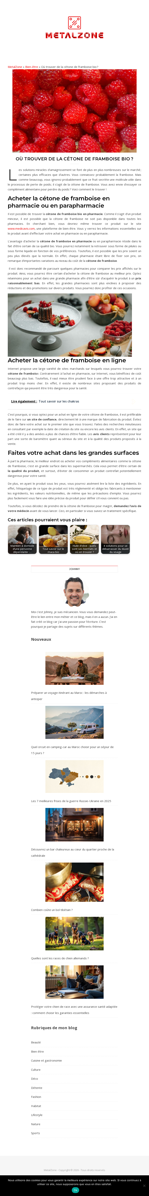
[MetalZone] (74, 27)
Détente (36, 1088)
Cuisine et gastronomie (46, 1060)
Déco (34, 1078)
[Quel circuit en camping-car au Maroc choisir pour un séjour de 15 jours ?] (74, 722)
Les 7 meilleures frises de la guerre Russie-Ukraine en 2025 (71, 801)
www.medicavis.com (21, 228)
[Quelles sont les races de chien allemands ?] (74, 933)
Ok (75, 1190)
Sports (35, 1133)
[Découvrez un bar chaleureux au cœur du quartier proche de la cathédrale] (74, 824)
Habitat (36, 1106)
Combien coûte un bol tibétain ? (52, 910)
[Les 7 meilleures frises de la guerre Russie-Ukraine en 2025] (74, 776)
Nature (35, 1124)
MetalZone (15, 67)
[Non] (144, 1186)
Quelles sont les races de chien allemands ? (60, 958)
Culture (36, 1070)
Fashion (36, 1097)
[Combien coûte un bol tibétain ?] (74, 882)
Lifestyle (36, 1115)
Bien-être (31, 67)
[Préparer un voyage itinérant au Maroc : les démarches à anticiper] (74, 668)
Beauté (36, 1042)
